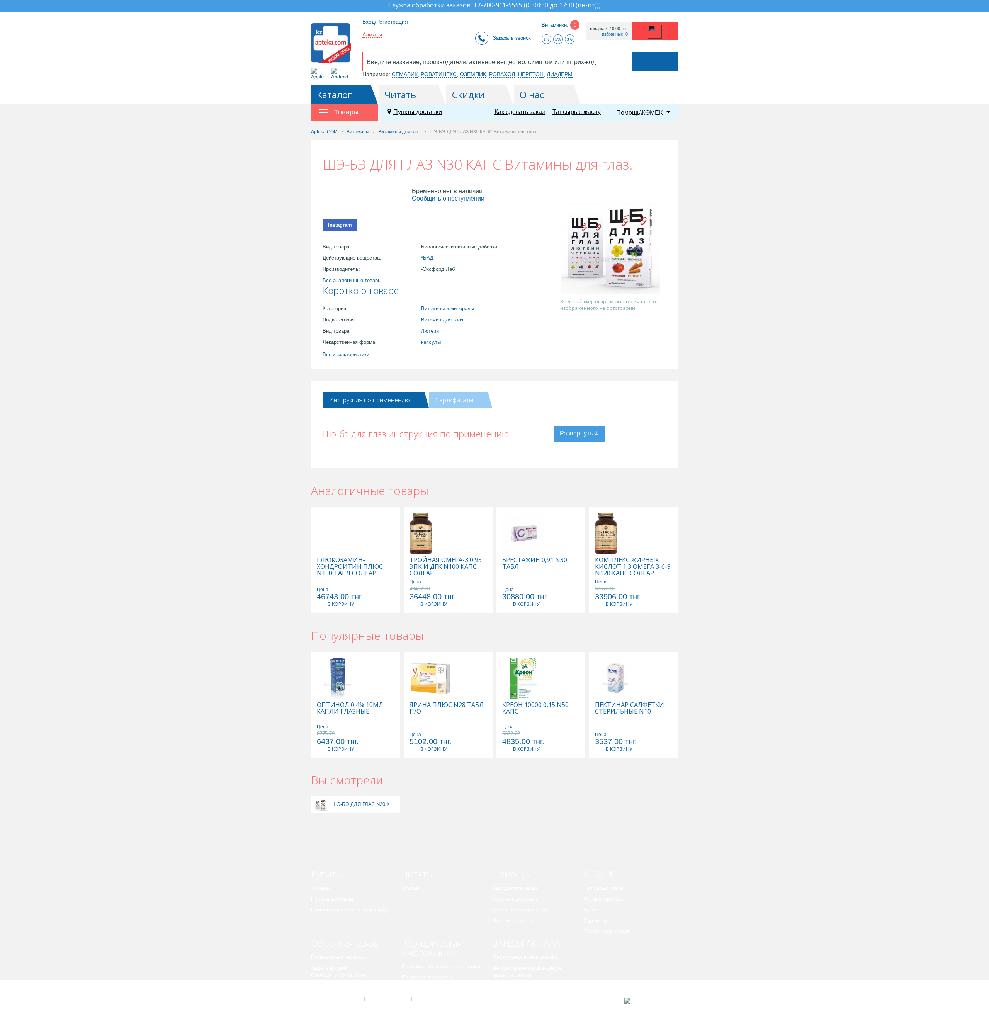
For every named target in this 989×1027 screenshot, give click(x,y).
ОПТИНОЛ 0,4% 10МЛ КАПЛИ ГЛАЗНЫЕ (350, 708)
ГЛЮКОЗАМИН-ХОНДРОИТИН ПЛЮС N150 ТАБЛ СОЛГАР (350, 566)
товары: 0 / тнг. (609, 29)
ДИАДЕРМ (560, 74)
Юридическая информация (432, 948)
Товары (320, 888)
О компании (388, 999)
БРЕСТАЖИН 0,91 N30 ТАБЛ (534, 563)
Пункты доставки (417, 112)
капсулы (431, 342)
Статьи (410, 888)
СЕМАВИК (405, 74)
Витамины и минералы (447, 308)
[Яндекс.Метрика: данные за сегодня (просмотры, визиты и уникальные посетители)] (646, 1001)
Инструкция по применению (369, 400)
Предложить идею (334, 986)
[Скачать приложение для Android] (341, 74)
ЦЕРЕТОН (531, 74)
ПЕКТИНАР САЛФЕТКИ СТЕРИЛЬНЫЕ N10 (629, 708)
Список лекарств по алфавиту (349, 909)
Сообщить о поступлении (448, 198)
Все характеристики (346, 354)
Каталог (334, 94)
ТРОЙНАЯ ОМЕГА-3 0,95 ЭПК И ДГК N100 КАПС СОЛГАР (446, 566)
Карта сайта (435, 999)
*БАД (427, 258)
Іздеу (589, 909)
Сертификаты (454, 400)
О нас (532, 94)
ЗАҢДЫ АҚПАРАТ (529, 943)
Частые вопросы (513, 920)
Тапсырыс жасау (576, 112)
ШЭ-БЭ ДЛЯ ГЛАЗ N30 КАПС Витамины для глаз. (365, 804)
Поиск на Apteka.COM (520, 909)
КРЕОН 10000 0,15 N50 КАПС (535, 708)
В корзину (341, 604)
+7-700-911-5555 (497, 5)
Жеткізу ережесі (603, 899)
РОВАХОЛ (502, 74)
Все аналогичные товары (352, 280)
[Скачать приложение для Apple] (319, 74)
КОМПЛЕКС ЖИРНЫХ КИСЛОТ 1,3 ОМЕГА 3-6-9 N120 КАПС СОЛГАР (633, 566)
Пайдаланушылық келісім (525, 957)
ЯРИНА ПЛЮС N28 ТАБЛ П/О (447, 708)
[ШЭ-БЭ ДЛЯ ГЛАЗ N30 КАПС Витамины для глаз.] (320, 804)
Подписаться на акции (339, 957)
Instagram (340, 225)
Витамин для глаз (442, 320)
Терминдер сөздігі (606, 931)
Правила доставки (516, 899)
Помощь (511, 873)
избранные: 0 (615, 34)
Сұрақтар (595, 920)
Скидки (468, 94)
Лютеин (430, 331)
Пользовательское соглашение (441, 966)
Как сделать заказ (519, 112)
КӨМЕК (599, 873)
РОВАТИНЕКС (439, 74)
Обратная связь (345, 943)
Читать (400, 94)
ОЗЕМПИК (473, 74)
